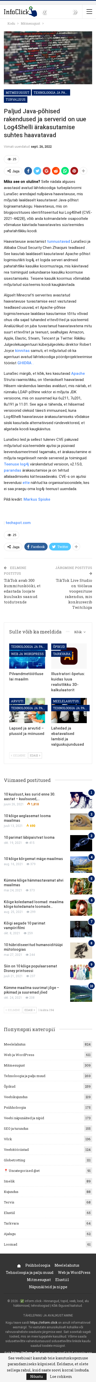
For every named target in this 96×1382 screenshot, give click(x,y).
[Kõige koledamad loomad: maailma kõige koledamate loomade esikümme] (81, 908)
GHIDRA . (25, 363)
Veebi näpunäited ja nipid (24, 1118)
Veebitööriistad (16, 1149)
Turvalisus (16, 99)
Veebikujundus (16, 1097)
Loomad (10, 1244)
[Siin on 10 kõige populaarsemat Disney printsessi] (81, 972)
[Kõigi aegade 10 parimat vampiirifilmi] (81, 929)
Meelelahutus (66, 701)
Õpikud (59, 647)
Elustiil (9, 1212)
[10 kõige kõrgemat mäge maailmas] (81, 864)
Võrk (8, 1139)
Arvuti (17, 701)
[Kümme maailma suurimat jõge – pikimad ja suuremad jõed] (81, 993)
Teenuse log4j (16, 464)
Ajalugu (10, 1233)
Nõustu (36, 1376)
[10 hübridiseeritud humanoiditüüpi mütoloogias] (81, 950)
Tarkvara (61, 654)
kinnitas (22, 350)
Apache (78, 373)
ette (26, 482)
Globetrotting (14, 1160)
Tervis (9, 1202)
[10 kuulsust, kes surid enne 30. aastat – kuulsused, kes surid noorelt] (81, 800)
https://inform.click (43, 1322)
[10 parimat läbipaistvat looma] (81, 843)
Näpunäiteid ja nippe (48, 1286)
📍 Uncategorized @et (22, 1170)
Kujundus (11, 1191)
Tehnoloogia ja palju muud (52, 92)
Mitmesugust (17, 92)
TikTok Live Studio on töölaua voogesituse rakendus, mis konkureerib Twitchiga (74, 594)
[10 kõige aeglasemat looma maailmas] (81, 822)
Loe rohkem (61, 1376)
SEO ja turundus (16, 1128)
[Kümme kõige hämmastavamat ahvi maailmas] (81, 886)
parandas (12, 470)
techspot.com (18, 522)
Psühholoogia (15, 1107)
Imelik (9, 1181)
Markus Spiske (37, 499)
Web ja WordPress (27, 654)
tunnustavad (58, 241)
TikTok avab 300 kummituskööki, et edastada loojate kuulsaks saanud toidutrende (22, 591)
